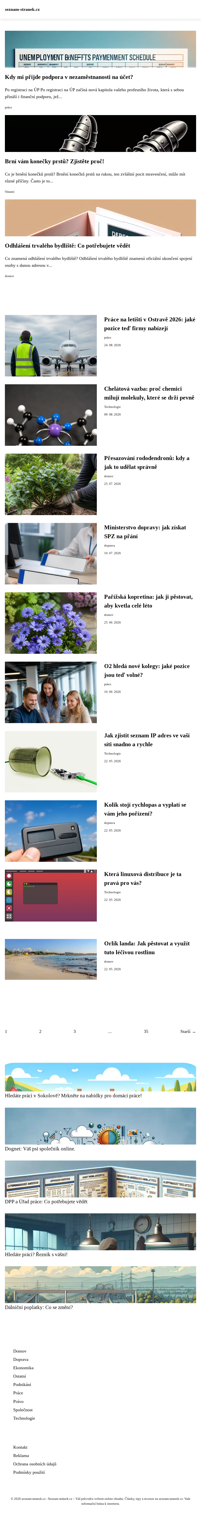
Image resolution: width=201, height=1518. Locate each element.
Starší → (188, 1031)
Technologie (112, 407)
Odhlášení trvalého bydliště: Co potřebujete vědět (67, 245)
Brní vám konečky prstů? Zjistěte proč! (54, 161)
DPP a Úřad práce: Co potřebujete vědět (46, 1201)
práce (8, 107)
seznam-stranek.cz (22, 9)
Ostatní (9, 191)
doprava (109, 545)
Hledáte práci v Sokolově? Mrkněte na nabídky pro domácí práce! (73, 1095)
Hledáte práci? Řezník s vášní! (36, 1254)
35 (146, 1031)
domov (9, 276)
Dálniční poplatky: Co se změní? (39, 1307)
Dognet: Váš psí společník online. (40, 1148)
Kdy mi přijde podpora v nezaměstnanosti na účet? (69, 77)
